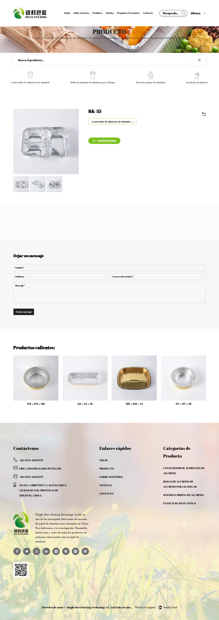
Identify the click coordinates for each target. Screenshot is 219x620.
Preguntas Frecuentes (128, 12)
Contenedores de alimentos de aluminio (79, 38)
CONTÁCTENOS (106, 141)
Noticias (109, 12)
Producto (97, 12)
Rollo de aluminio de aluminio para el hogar (180, 484)
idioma (195, 13)
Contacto (148, 12)
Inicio (67, 12)
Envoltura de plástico (179, 503)
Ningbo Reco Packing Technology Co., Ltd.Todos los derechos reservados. (109, 607)
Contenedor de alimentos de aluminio (184, 470)
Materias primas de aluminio (183, 495)
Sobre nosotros (81, 12)
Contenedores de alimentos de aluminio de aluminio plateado (139, 38)
